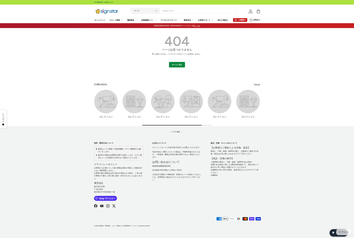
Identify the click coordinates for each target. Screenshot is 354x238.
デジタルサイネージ (169, 20)
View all (257, 84)
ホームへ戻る (177, 65)
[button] (258, 11)
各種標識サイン (147, 20)
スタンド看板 (114, 20)
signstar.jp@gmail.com (161, 166)
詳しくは (196, 26)
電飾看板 (130, 20)
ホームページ (99, 20)
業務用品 (187, 20)
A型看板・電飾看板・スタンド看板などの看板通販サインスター (118, 226)
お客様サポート (204, 20)
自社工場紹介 (223, 20)
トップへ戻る (175, 132)
